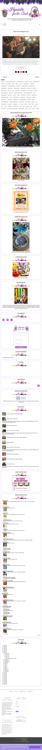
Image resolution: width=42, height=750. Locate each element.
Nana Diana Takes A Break (8, 571)
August (5, 663)
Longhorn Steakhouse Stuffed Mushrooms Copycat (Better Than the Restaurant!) (21, 501)
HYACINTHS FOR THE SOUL (8, 600)
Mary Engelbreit (3, 88)
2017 (4, 674)
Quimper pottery (30, 90)
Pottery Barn (17, 90)
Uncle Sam (34, 97)
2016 (4, 675)
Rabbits (35, 90)
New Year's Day (3, 90)
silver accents (3, 108)
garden (33, 104)
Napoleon (34, 88)
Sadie (34, 92)
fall (19, 104)
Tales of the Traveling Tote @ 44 (12, 425)
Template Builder (24, 739)
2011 (4, 681)
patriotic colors (15, 106)
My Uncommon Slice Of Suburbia (9, 577)
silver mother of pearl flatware (12, 108)
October (5, 660)
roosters (35, 106)
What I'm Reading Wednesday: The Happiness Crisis (16, 514)
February (6, 670)
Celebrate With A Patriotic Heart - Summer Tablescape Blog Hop (17, 437)
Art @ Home (5, 513)
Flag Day (17, 83)
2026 (4, 645)
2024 (4, 647)
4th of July (3, 81)
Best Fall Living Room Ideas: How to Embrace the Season (13, 520)
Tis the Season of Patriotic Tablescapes (13, 454)
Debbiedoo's (5, 529)
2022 (4, 650)
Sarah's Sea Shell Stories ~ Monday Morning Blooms (15, 459)
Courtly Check (8, 83)
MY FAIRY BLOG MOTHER (24, 741)
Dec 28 (6, 654)
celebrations (15, 104)
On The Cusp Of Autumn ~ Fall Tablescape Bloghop (15, 413)
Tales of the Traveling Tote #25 (21, 31)
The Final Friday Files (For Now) (12, 623)
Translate (24, 721)
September (6, 661)
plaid (23, 106)
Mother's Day (29, 88)
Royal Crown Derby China (18, 92)
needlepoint (10, 106)
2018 (4, 673)
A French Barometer (6, 607)
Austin (31, 81)
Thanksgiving (22, 97)
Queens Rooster (23, 90)
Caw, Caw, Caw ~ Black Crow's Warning (13, 430)
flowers (26, 104)
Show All (38, 635)
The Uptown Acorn (6, 551)
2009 (4, 684)
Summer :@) (9, 616)
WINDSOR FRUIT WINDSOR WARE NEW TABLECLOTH (16, 581)
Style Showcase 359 (6, 549)
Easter (13, 83)
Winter (33, 99)
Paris (13, 90)
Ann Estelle (26, 81)
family (22, 104)
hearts (6, 106)
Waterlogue (9, 99)
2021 (4, 651)
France (21, 83)
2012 (4, 680)
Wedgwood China (16, 99)
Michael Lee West (16, 88)
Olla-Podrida (5, 500)
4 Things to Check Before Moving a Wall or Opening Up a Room (14, 530)
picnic (20, 106)
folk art (29, 104)
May (5, 666)
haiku (2, 106)
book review (10, 104)
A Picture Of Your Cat (10, 543)
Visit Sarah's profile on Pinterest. (8, 357)
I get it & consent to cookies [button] (35, 747)
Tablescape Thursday (4, 97)
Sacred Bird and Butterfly (28, 92)
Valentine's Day (3, 99)
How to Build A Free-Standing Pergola (9, 578)
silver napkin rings (21, 108)
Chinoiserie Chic (6, 507)
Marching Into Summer (10, 442)
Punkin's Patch (5, 542)
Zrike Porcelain (21, 101)
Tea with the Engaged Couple (12, 559)
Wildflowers (29, 99)
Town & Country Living (7, 519)
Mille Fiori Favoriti (6, 564)
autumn (33, 101)
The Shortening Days (10, 533)
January (5, 671)
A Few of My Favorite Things (10, 81)
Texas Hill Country (16, 97)
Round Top (11, 92)
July (5, 664)
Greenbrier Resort (26, 83)
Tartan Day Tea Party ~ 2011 (11, 464)
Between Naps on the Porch (8, 539)
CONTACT (11, 691)
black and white (3, 104)
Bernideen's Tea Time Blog (8, 580)
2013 (4, 679)
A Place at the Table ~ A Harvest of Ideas (13, 447)
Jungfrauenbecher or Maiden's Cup (12, 418)
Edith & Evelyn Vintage (7, 606)
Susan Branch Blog (6, 612)
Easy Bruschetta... (10, 594)
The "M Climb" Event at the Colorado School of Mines (16, 565)
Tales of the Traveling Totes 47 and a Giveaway (15, 629)
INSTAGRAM (23, 691)
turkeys (33, 108)
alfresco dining (27, 101)
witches (37, 108)
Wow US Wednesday (4, 101)
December (6, 653)
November (6, 659)
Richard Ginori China (4, 92)
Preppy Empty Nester (7, 622)
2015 (4, 677)
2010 (4, 682)
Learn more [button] (4, 748)
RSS (17, 691)
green (37, 104)
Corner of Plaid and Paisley (8, 587)
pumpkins (27, 106)
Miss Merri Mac (23, 88)
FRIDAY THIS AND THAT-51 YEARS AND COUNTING (16, 572)
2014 (4, 678)
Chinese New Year (36, 81)
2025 (4, 646)
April (5, 667)
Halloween (32, 83)
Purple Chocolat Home (7, 628)
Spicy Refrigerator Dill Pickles (8, 610)
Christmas (3, 83)
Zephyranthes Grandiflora (13, 101)
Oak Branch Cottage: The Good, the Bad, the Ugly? (15, 552)
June (5, 665)
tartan (27, 108)
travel (30, 108)
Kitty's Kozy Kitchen (6, 558)
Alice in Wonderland (20, 81)
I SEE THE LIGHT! (6, 613)
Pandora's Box (5, 593)
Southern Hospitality (6, 548)
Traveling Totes (28, 97)
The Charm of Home (6, 532)
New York (9, 90)
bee (36, 101)
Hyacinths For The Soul (23, 738)
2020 (4, 652)
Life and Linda (5, 523)
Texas (11, 97)
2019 (4, 672)
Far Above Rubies (6, 609)
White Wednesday (23, 99)
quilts (31, 106)
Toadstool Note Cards (11, 588)
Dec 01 (6, 657)
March (5, 668)
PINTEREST (31, 691)
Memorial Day (10, 88)
